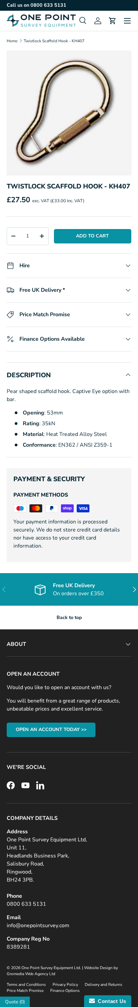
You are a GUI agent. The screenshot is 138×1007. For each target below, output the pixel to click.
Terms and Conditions (26, 984)
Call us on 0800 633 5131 (36, 5)
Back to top (69, 617)
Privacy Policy (65, 984)
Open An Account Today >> (51, 729)
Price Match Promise (25, 990)
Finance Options (65, 990)
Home (12, 41)
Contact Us (110, 1001)
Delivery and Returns (103, 984)
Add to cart (92, 236)
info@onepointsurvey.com (38, 925)
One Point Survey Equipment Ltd (50, 967)
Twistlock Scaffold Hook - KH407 (54, 41)
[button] (112, 20)
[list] (69, 113)
